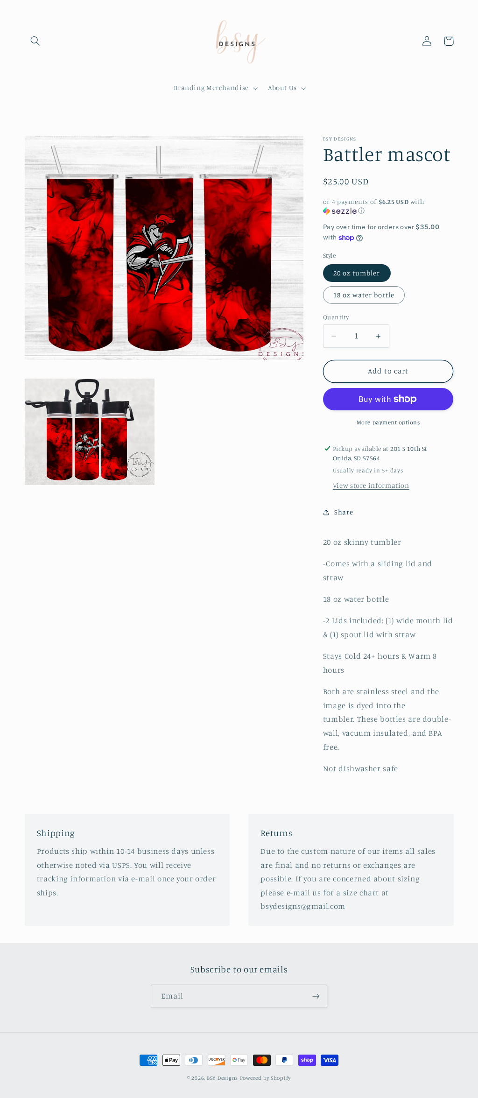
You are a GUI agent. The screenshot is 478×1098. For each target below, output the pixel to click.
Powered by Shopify (265, 1078)
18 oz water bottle (363, 295)
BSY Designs (222, 1078)
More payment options (388, 422)
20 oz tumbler (356, 273)
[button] (35, 41)
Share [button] (343, 512)
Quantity (336, 317)
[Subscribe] (316, 996)
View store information (371, 485)
